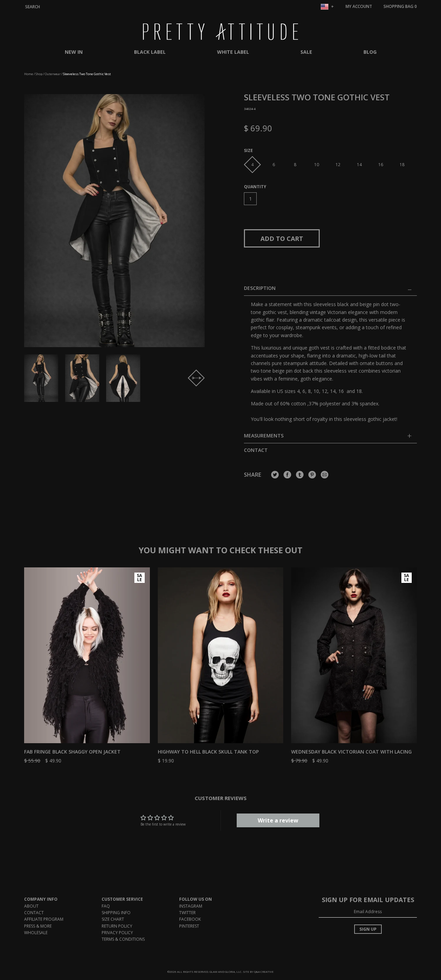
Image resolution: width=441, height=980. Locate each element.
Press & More (38, 926)
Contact (256, 450)
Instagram (190, 906)
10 (316, 165)
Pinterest (189, 926)
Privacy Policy (117, 933)
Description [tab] (260, 288)
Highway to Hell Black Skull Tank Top (208, 751)
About (31, 906)
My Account (359, 6)
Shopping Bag (400, 6)
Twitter (187, 913)
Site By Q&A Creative (258, 971)
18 (402, 165)
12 (338, 165)
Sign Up (368, 929)
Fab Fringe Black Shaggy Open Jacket (72, 751)
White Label (233, 52)
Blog (370, 52)
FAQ (106, 906)
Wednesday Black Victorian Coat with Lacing (351, 751)
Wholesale (36, 933)
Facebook (190, 919)
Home (28, 74)
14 (359, 165)
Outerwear (53, 74)
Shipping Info (116, 913)
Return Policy (117, 926)
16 (380, 165)
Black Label (150, 52)
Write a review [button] (278, 820)
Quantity (255, 187)
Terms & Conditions (123, 939)
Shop (38, 74)
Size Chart (113, 919)
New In (74, 52)
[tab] (330, 438)
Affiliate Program (43, 919)
